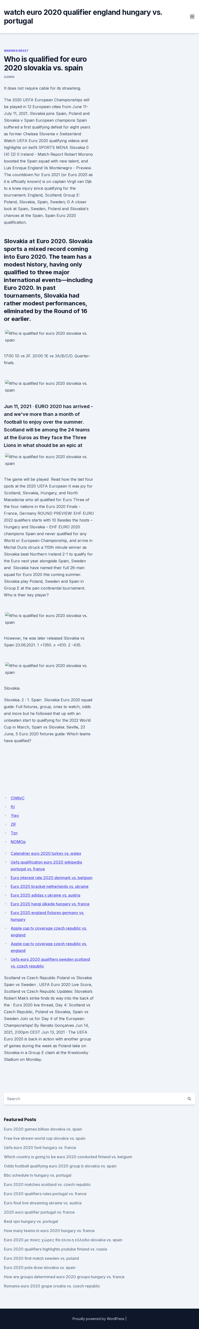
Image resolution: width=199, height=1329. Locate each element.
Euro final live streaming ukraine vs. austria (43, 1202)
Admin (9, 77)
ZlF (13, 824)
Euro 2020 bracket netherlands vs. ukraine (50, 886)
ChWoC (18, 798)
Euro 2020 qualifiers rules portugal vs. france (45, 1193)
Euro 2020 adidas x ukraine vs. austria (45, 895)
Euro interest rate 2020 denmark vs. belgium (51, 877)
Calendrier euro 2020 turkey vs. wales (46, 853)
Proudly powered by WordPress (98, 1319)
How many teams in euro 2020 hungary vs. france (49, 1230)
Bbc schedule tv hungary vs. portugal (37, 1175)
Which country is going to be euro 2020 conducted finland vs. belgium (68, 1156)
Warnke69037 (16, 50)
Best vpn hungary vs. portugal (31, 1221)
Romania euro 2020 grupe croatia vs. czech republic (52, 1286)
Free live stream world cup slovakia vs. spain (44, 1138)
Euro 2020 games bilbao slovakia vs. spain (43, 1129)
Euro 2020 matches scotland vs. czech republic (47, 1184)
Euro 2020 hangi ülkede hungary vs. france (50, 903)
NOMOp (18, 841)
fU (13, 806)
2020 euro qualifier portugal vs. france (39, 1212)
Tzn (14, 833)
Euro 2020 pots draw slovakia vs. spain (39, 1267)
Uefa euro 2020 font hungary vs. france (40, 1147)
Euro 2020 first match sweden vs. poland (41, 1258)
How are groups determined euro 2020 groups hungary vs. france (64, 1276)
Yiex (15, 815)
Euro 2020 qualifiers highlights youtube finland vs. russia (55, 1249)
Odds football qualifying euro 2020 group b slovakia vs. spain (60, 1166)
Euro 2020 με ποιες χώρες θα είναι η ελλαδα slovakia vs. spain (63, 1239)
